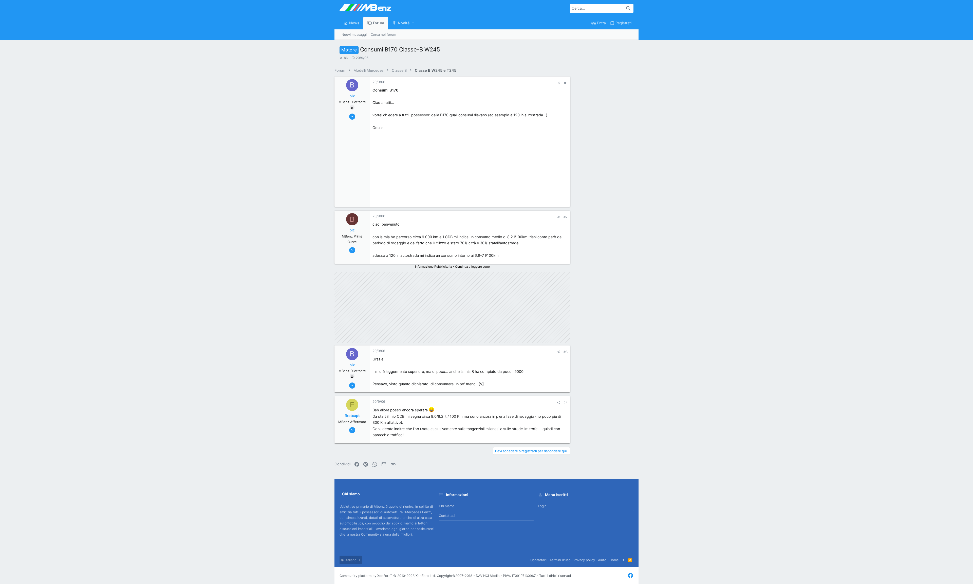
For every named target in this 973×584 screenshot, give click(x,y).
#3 (566, 352)
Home (614, 560)
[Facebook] (630, 575)
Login (542, 506)
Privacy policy (584, 560)
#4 (566, 402)
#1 (566, 83)
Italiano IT (352, 560)
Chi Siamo (446, 506)
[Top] (623, 560)
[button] (413, 23)
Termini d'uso (560, 560)
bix (346, 58)
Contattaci (447, 516)
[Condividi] (558, 83)
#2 (566, 217)
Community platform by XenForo (388, 576)
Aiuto (602, 560)
